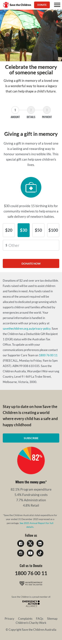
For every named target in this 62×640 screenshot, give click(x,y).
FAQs (39, 618)
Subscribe (31, 438)
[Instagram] (20, 553)
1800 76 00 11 (48, 355)
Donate (41, 4)
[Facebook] (20, 543)
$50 (38, 230)
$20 (8, 230)
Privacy (9, 618)
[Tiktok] (40, 553)
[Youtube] (30, 553)
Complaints (25, 618)
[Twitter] (30, 543)
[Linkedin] (40, 543)
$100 (53, 230)
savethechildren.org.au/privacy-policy (26, 328)
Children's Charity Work (31, 623)
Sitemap (52, 618)
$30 (23, 230)
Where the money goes (30, 481)
